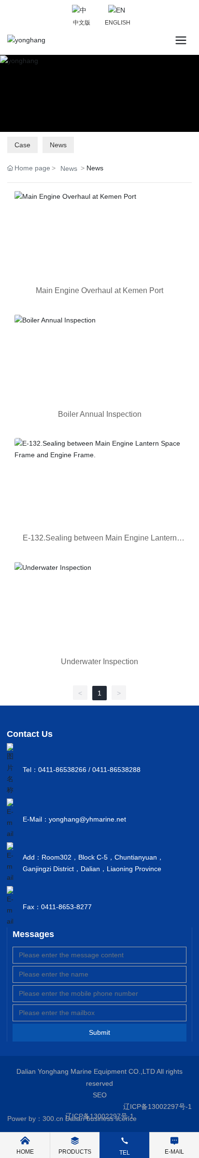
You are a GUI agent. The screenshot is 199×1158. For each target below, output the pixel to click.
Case (22, 145)
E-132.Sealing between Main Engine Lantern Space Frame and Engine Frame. (100, 542)
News (58, 145)
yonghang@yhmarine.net (87, 819)
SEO (100, 1095)
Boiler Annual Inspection (100, 414)
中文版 (81, 22)
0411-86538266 (62, 769)
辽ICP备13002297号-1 (157, 1106)
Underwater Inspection (99, 661)
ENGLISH (117, 22)
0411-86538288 (116, 769)
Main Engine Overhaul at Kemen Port (99, 290)
